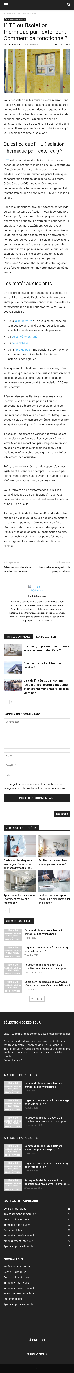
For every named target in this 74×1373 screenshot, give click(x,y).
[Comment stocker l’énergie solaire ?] (13, 667)
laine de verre (23, 321)
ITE (7, 160)
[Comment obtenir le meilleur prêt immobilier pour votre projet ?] (13, 935)
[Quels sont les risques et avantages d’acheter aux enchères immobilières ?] (20, 846)
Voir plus (35, 998)
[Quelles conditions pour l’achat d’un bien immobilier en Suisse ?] (54, 881)
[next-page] (11, 702)
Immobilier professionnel (19, 1288)
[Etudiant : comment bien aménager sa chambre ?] (54, 846)
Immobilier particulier (17, 1282)
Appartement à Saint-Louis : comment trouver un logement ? (19, 899)
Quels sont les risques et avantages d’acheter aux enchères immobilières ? (18, 864)
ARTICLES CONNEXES (18, 636)
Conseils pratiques (15, 1272)
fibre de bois (23, 349)
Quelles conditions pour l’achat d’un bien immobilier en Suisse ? (54, 899)
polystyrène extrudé (24, 336)
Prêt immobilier (13, 1298)
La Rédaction (14, 44)
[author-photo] (37, 590)
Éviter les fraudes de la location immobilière (17, 569)
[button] (6, 5)
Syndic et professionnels (18, 1304)
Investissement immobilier (20, 1293)
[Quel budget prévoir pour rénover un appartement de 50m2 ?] (13, 650)
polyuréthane (20, 343)
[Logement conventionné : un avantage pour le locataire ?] (13, 952)
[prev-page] (6, 702)
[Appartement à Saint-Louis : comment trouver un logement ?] (20, 881)
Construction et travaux (26, 13)
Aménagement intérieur (18, 1266)
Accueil (7, 13)
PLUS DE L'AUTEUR (45, 636)
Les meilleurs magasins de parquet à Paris (54, 569)
